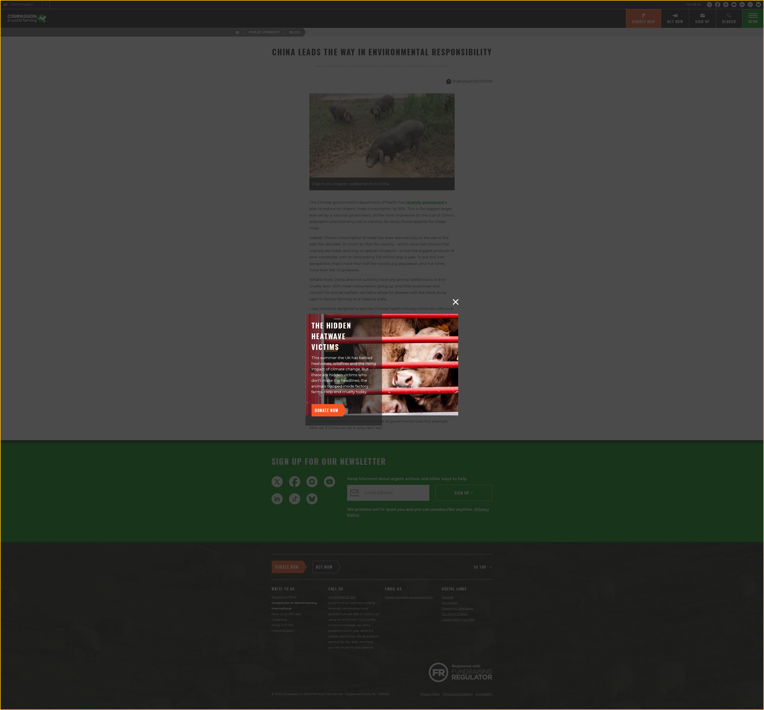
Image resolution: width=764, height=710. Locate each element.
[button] (456, 302)
